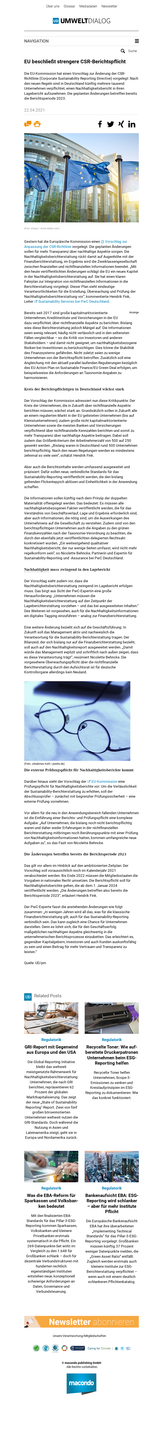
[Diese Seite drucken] (37, 124)
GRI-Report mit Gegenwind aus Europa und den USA (51, 1049)
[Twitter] (111, 124)
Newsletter (109, 6)
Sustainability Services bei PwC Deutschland (73, 301)
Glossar (69, 6)
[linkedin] (132, 124)
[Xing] (122, 124)
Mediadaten (88, 6)
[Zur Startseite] (81, 21)
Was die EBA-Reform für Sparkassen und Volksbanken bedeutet (51, 1201)
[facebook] (100, 124)
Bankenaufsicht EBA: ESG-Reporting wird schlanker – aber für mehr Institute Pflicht (111, 1203)
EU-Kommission (104, 781)
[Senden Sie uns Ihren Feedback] (27, 124)
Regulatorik (51, 1039)
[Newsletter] (81, 1322)
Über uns (52, 6)
